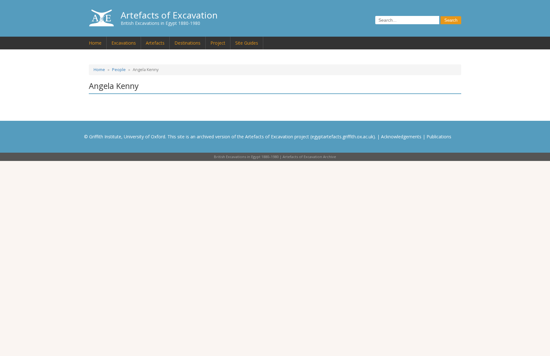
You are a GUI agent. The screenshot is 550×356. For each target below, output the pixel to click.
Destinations (187, 43)
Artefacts (155, 43)
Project (217, 43)
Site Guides (246, 43)
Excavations (123, 43)
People (119, 69)
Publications (439, 137)
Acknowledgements (401, 137)
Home (95, 43)
